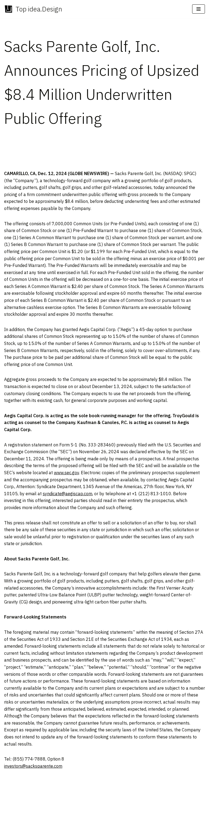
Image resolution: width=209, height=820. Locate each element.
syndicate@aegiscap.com (67, 493)
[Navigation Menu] (198, 9)
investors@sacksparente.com (33, 766)
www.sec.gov (66, 472)
